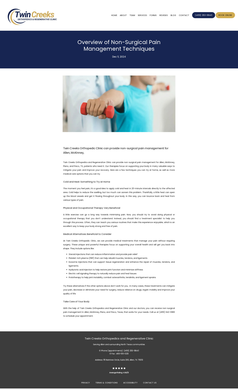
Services (142, 15)
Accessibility (130, 382)
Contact (184, 15)
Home (114, 15)
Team (132, 15)
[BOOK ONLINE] (225, 18)
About (123, 15)
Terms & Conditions (106, 382)
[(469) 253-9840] (203, 18)
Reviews (163, 15)
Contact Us (150, 382)
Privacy (85, 382)
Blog (173, 15)
